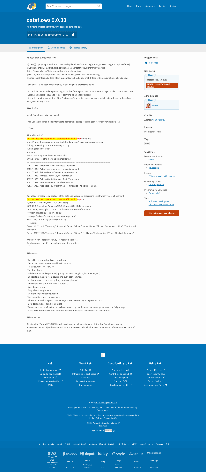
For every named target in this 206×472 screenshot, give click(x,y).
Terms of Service (154, 370)
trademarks (129, 415)
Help (129, 6)
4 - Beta (152, 159)
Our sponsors (85, 385)
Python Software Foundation (101, 418)
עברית (150, 444)
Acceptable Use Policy (154, 385)
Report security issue (155, 373)
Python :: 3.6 (154, 193)
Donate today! (103, 410)
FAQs (50, 385)
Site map (103, 425)
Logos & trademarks (85, 381)
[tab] (36, 48)
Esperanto (159, 444)
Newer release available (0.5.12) (158, 85)
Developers (154, 167)
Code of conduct (154, 377)
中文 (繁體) (132, 444)
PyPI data (149, 75)
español (51, 444)
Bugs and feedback (120, 370)
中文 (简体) (121, 444)
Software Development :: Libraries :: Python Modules (161, 203)
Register (173, 6)
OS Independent (156, 184)
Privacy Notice (154, 381)
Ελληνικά (102, 444)
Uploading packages (49, 373)
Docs (138, 6)
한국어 (168, 444)
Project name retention (49, 381)
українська (92, 444)
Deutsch (111, 444)
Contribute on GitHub (119, 373)
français (59, 444)
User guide (49, 377)
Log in (162, 6)
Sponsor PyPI (120, 381)
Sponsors (150, 6)
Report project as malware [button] (161, 213)
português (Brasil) (79, 444)
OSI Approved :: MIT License (162, 176)
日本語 (67, 444)
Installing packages (49, 370)
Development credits (119, 385)
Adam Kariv (157, 119)
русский (143, 444)
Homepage (153, 62)
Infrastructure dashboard (84, 373)
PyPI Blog (84, 370)
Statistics (85, 377)
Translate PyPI (119, 377)
